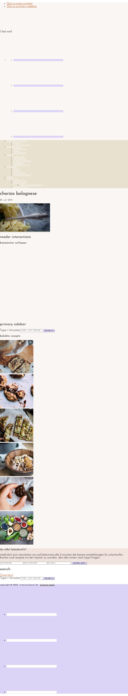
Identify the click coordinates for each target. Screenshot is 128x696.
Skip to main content (19, 3)
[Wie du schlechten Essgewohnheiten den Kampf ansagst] (16, 509)
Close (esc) (6, 575)
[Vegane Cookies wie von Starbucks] (16, 407)
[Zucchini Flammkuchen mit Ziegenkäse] (16, 441)
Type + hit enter (10, 330)
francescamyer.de (16, 19)
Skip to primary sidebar (22, 6)
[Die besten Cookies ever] (16, 372)
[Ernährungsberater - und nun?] (16, 544)
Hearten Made (47, 585)
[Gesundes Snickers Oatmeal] (16, 475)
